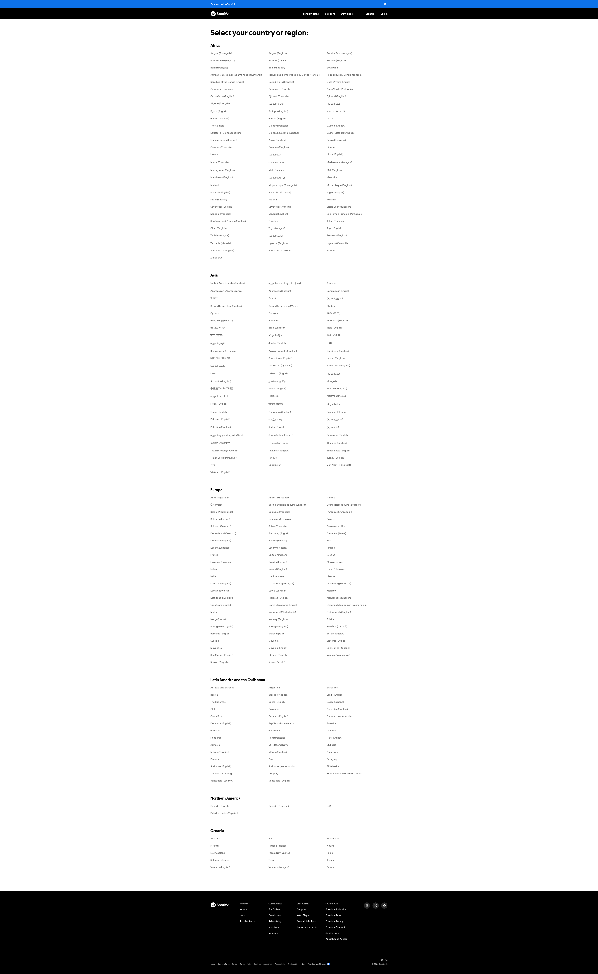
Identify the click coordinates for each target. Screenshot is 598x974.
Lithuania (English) (220, 583)
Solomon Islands (219, 860)
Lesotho (214, 154)
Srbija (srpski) (276, 633)
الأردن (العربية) (217, 343)
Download (347, 13)
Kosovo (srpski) (276, 662)
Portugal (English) (278, 626)
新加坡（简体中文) (220, 443)
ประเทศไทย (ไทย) (278, 443)
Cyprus (214, 313)
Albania (331, 497)
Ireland (214, 569)
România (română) (337, 626)
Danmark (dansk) (336, 533)
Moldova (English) (278, 597)
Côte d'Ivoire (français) (281, 82)
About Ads (267, 964)
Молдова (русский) (221, 597)
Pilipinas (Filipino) (336, 412)
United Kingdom (277, 554)
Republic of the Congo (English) (227, 82)
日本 (329, 343)
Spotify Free (332, 933)
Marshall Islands (277, 845)
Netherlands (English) (339, 612)
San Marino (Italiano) (338, 648)
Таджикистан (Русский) (223, 450)
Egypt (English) (218, 111)
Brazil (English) (335, 694)
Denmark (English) (220, 540)
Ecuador (331, 723)
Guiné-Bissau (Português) (341, 132)
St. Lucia (331, 744)
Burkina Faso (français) (339, 53)
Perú (270, 759)
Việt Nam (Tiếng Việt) (339, 465)
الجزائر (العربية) (276, 103)
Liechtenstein (276, 576)
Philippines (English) (279, 412)
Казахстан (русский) (280, 365)
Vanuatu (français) (278, 867)
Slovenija (273, 640)
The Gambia (217, 125)
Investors (273, 927)
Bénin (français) (219, 67)
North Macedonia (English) (283, 605)
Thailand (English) (337, 443)
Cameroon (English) (279, 89)
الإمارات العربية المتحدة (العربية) (284, 283)
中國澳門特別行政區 (221, 388)
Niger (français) (335, 192)
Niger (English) (218, 199)
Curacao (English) (278, 716)
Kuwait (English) (336, 358)
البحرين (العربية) (335, 298)
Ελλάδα (331, 554)
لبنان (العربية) (333, 373)
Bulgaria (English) (220, 519)
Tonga (271, 860)
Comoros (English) (278, 147)
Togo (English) (334, 228)
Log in (383, 13)
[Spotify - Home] (220, 13)
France (214, 554)
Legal (213, 964)
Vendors (273, 933)
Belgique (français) (279, 512)
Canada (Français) (278, 806)
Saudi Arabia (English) (280, 435)
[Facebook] (384, 905)
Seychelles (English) (221, 206)
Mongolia (332, 381)
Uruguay (273, 773)
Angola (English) (277, 53)
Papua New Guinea (279, 852)
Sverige (214, 640)
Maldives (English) (337, 388)
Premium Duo (333, 915)
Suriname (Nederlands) (281, 766)
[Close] (384, 4)
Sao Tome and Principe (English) (228, 221)
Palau (330, 852)
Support (330, 13)
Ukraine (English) (277, 655)
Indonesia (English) (337, 320)
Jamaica (215, 744)
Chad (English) (218, 228)
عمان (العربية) (334, 404)
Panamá (215, 759)
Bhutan (331, 306)
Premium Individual (336, 909)
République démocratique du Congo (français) (294, 74)
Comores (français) (221, 147)
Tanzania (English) (337, 235)
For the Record (248, 921)
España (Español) (220, 547)
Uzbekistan (274, 465)
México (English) (277, 752)
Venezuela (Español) (221, 780)
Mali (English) (334, 170)
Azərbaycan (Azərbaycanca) (226, 291)
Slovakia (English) (278, 648)
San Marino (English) (221, 655)
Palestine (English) (220, 427)
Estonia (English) (277, 540)
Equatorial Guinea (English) (225, 132)
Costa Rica (216, 716)
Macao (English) (277, 388)
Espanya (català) (277, 547)
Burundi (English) (336, 60)
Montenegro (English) (339, 597)
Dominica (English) (220, 723)
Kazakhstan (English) (338, 365)
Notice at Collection (296, 964)
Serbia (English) (335, 633)
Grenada (215, 730)
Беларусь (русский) (280, 519)
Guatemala (274, 730)
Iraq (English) (334, 334)
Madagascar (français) (339, 162)
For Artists (274, 909)
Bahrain (272, 298)
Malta (213, 612)
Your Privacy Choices (316, 964)
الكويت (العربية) (218, 365)
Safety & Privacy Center (228, 964)
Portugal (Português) (221, 626)
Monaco (331, 590)
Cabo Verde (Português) (340, 89)
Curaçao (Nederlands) (339, 716)
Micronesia (333, 838)
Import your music (307, 927)
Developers (274, 915)
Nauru (330, 845)
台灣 (212, 465)
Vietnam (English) (220, 472)
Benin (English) (276, 67)
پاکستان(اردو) (275, 419)
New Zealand (217, 852)
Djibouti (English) (336, 96)
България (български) (339, 512)
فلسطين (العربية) (335, 419)
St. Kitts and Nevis (278, 744)
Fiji (270, 838)
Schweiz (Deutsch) (220, 526)
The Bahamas (217, 702)
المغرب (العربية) (276, 162)
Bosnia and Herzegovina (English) (287, 504)
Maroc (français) (219, 162)
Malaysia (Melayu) (337, 395)
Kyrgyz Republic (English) (282, 351)
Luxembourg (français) (281, 583)
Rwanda (331, 199)
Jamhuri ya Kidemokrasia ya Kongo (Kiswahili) (236, 74)
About (243, 909)
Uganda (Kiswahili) (337, 243)
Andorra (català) (219, 497)
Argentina (274, 687)
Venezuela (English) (279, 780)
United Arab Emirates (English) (227, 283)
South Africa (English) (222, 250)
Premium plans (310, 13)
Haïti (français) (276, 737)
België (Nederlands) (221, 512)
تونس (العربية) (275, 235)
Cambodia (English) (338, 351)
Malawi (214, 185)
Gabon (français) (219, 118)
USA (329, 806)
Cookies (257, 964)
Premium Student (335, 927)
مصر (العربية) (333, 103)
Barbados (332, 687)
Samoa (331, 867)
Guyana (331, 730)
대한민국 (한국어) (220, 358)
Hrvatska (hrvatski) (221, 562)
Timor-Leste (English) (338, 450)
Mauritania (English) (221, 177)
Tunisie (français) (219, 235)
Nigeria (272, 199)
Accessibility (280, 964)
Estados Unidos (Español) (223, 4)
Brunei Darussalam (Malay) (283, 306)
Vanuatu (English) (220, 867)
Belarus (331, 519)
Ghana (330, 118)
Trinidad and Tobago (221, 773)
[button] (310, 14)
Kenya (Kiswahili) (336, 140)
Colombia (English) (337, 709)
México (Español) (219, 752)
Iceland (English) (277, 569)
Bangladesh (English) (338, 291)
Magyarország (335, 562)
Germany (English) (278, 533)
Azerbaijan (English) (279, 291)
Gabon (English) (277, 118)
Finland (331, 547)
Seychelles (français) (280, 206)
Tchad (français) (335, 221)
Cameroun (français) (221, 89)
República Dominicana (281, 723)
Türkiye (272, 457)
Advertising (275, 921)
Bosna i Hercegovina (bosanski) (344, 504)
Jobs (242, 915)
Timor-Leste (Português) (223, 457)
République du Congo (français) (344, 74)
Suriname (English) (220, 766)
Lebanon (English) (278, 373)
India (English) (334, 327)
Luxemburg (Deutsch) (339, 583)
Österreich (216, 504)
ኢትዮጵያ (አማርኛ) (336, 111)
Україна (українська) (338, 655)
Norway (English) (278, 619)
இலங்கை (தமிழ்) (276, 381)
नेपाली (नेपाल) (275, 404)
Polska (330, 619)
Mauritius (332, 177)
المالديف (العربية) (219, 396)
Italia (213, 576)
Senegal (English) (278, 214)
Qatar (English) (276, 427)
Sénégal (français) (220, 214)
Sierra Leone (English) (339, 206)
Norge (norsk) (218, 619)
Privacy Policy (246, 964)
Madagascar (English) (222, 170)
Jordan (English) (277, 343)
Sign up (370, 13)
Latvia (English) (277, 590)
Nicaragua (333, 752)
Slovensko (216, 648)
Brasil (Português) (278, 694)
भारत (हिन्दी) (216, 335)
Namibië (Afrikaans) (279, 192)
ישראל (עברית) (217, 327)
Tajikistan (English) (278, 450)
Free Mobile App (306, 921)
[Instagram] (367, 905)
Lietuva (331, 576)
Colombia (273, 709)
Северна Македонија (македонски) (347, 605)
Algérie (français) (220, 103)
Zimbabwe (216, 257)
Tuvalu (330, 860)
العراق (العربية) (275, 335)
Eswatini (273, 221)
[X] (376, 905)
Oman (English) (219, 412)
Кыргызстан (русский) (223, 351)
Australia (215, 838)
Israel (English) (276, 327)
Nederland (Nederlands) (282, 612)
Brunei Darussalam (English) (226, 306)
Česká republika (336, 526)
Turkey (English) (335, 457)
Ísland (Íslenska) (335, 569)
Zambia (331, 250)
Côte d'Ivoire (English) (339, 82)
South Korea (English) (280, 358)
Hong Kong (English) (221, 320)
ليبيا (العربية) (274, 154)
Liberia (331, 147)
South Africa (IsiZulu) (279, 250)
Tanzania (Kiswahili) (221, 243)
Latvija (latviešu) (219, 590)
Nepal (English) (218, 403)
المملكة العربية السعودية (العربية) (226, 435)
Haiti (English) (334, 737)
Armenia (331, 283)
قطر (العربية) (333, 427)
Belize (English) (276, 702)
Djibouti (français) (278, 96)
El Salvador (333, 766)
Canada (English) (219, 806)
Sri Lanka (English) (220, 381)
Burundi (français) (278, 60)
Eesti (329, 540)
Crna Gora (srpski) (220, 605)
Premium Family (334, 921)
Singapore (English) (338, 435)
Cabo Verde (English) (222, 96)
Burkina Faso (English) (222, 60)
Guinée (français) (278, 125)
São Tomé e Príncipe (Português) (344, 214)
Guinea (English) (336, 125)
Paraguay (332, 759)
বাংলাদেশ (213, 298)
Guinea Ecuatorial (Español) (283, 132)
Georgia (273, 313)
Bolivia (214, 694)
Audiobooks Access (336, 939)
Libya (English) (335, 154)
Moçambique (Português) (282, 185)
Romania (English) (220, 633)
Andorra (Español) (278, 497)
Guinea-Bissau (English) (223, 140)
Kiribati (214, 845)
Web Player (303, 915)
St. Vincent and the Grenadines (344, 773)
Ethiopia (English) (278, 111)
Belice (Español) (335, 702)
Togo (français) (276, 228)
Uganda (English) (278, 243)
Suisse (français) (277, 526)
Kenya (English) (277, 140)
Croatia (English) (277, 562)
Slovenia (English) (336, 640)
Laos (213, 373)
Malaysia (273, 395)
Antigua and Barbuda (222, 687)
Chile (213, 709)
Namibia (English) (220, 192)
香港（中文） (334, 313)
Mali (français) (276, 170)
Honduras (215, 737)
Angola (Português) (221, 53)
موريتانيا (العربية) (276, 177)
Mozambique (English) (339, 185)
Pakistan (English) (220, 419)
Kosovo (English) (219, 662)
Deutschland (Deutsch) (223, 533)
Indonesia (273, 320)
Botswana (332, 67)
